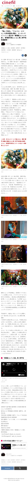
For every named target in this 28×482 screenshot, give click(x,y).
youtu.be (3, 381)
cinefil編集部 (18, 44)
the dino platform (16, 480)
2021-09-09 (8, 43)
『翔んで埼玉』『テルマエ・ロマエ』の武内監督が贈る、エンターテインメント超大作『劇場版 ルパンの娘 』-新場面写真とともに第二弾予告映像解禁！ (13, 35)
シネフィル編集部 (10, 44)
